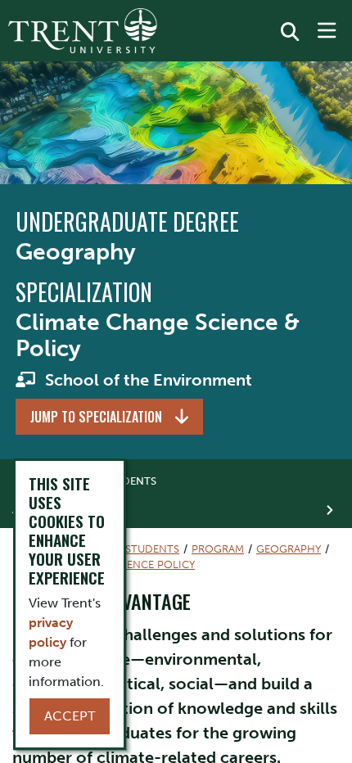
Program (218, 549)
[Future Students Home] (82, 30)
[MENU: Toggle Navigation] (326, 31)
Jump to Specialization (96, 417)
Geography (288, 549)
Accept (69, 716)
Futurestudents (132, 549)
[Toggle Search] (289, 32)
